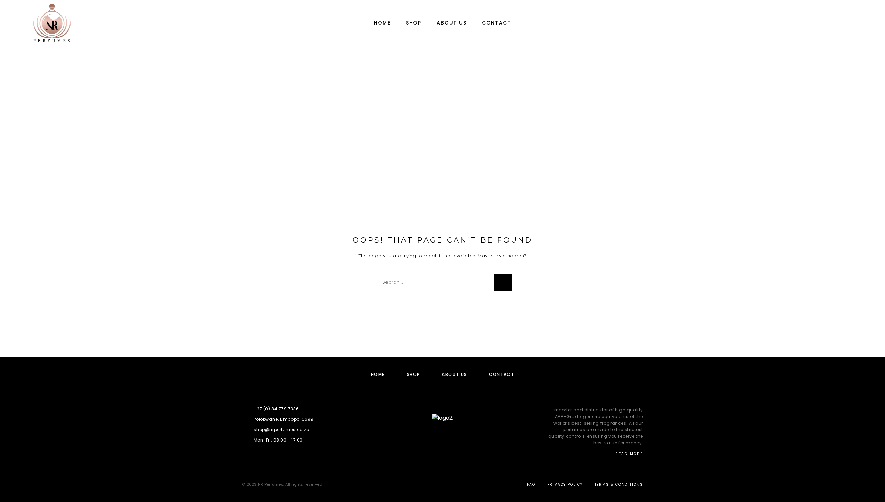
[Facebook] (442, 436)
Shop (413, 23)
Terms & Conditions (619, 484)
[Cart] (865, 23)
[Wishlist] (849, 23)
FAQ (531, 484)
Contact (496, 23)
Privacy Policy (565, 484)
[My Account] (834, 23)
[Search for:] (433, 282)
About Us (452, 23)
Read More (629, 453)
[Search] (503, 282)
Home (382, 23)
